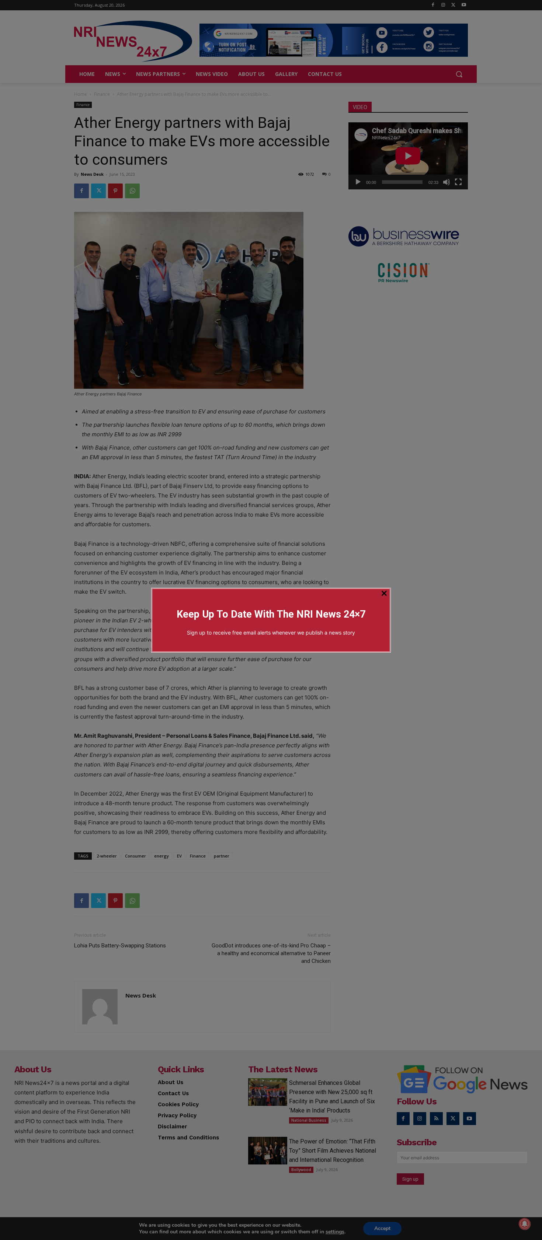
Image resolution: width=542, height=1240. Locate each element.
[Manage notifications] (525, 1224)
